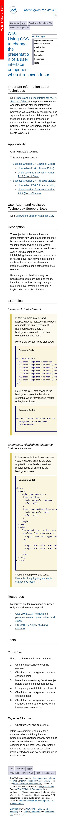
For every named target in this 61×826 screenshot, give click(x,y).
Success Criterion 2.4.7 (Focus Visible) (34, 180)
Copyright (14, 809)
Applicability (39, 47)
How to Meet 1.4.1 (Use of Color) (36, 168)
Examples (38, 55)
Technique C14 (40, 23)
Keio (48, 809)
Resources (39, 59)
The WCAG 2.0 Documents (30, 789)
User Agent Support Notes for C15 (34, 215)
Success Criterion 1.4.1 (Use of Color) (34, 164)
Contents (14, 23)
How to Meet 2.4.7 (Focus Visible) (36, 185)
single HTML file (46, 786)
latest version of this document (27, 783)
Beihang (13, 812)
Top (11, 768)
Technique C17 (19, 27)
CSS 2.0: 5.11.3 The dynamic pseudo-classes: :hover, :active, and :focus (35, 617)
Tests (36, 63)
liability (27, 812)
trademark (36, 812)
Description (39, 51)
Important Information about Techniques (43, 41)
